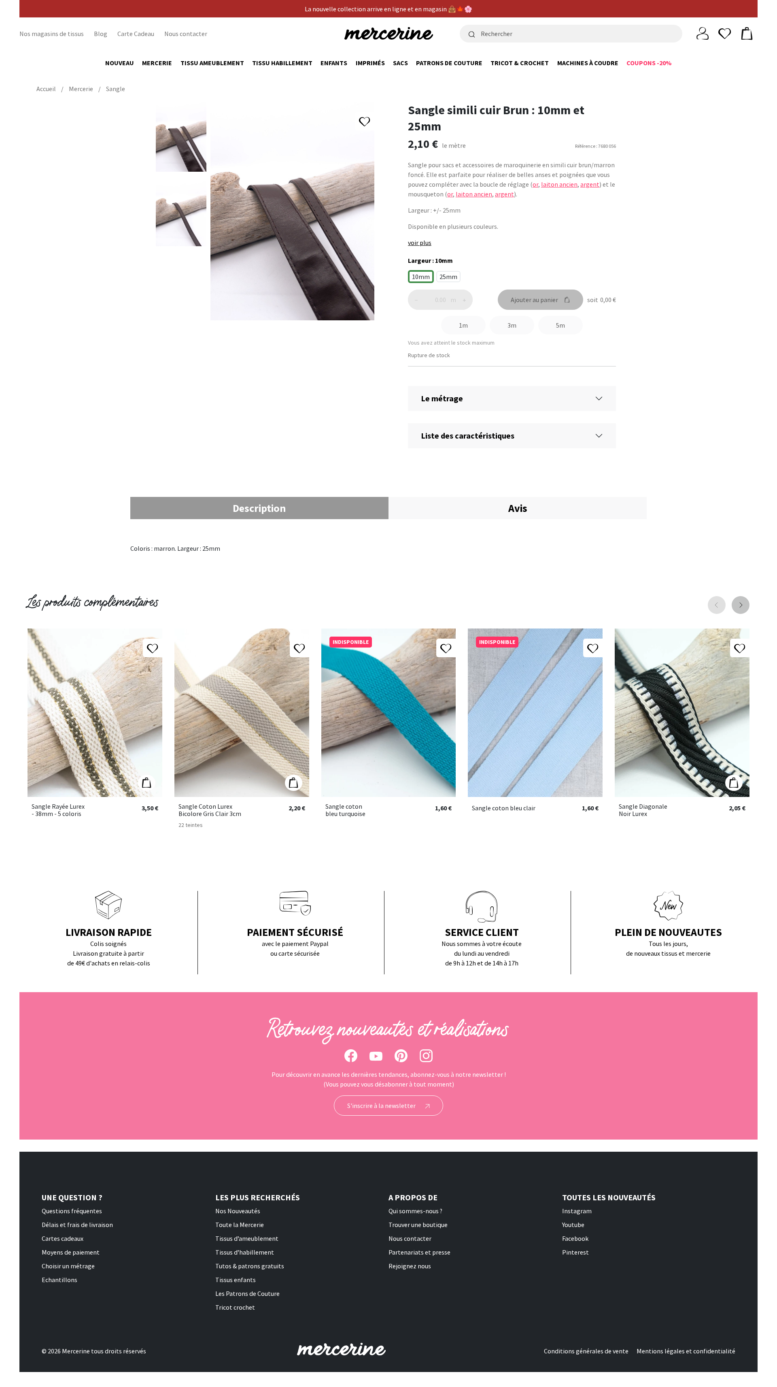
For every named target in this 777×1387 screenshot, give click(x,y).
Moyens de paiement (71, 1252)
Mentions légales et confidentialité (686, 1351)
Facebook (575, 1238)
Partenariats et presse (419, 1252)
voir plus (419, 243)
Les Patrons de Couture (247, 1293)
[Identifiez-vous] (702, 33)
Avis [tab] (517, 508)
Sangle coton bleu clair (503, 808)
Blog (100, 34)
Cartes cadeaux (62, 1238)
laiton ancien (559, 184)
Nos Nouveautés (237, 1211)
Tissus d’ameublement (246, 1238)
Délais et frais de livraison (77, 1225)
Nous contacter (185, 34)
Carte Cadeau (135, 34)
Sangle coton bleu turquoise (345, 810)
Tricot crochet (235, 1307)
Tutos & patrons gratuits (249, 1266)
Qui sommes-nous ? (415, 1211)
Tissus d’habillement (244, 1252)
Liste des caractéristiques (467, 435)
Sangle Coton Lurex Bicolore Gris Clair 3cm (209, 810)
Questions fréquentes (72, 1211)
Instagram (577, 1211)
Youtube (573, 1225)
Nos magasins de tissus (51, 34)
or (535, 184)
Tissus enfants (235, 1280)
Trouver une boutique (418, 1225)
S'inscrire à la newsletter (382, 1106)
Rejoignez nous (409, 1266)
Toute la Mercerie (239, 1225)
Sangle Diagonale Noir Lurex (643, 810)
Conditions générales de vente (586, 1351)
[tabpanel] (388, 548)
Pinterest (575, 1252)
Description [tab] (259, 508)
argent (589, 184)
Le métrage (442, 398)
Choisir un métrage (68, 1266)
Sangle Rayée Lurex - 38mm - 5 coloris (58, 810)
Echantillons (59, 1280)
